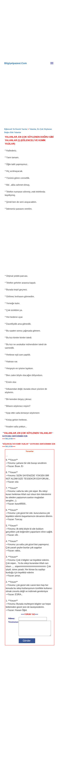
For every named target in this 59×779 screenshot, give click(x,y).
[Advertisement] (34, 42)
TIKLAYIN (8, 439)
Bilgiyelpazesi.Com (15, 63)
